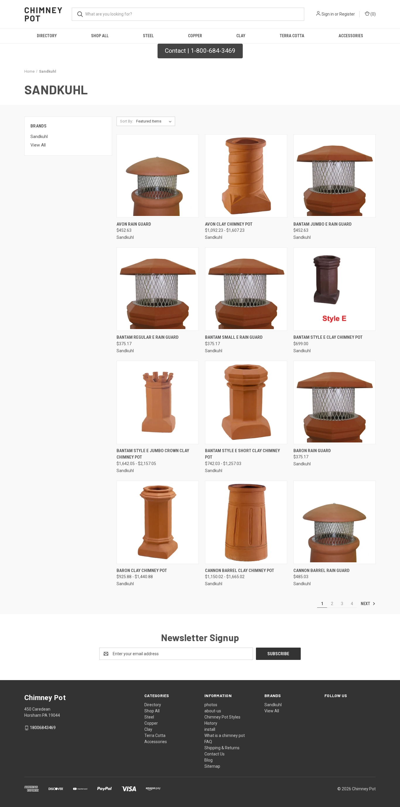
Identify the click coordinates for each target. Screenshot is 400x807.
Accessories (351, 35)
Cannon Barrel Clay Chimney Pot (239, 570)
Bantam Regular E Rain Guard (148, 337)
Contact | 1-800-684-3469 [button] (200, 50)
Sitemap (212, 766)
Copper (195, 35)
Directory (47, 35)
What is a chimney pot (224, 735)
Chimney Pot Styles (222, 717)
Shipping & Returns (222, 747)
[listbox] (155, 121)
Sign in (328, 14)
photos (210, 704)
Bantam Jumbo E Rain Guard (322, 224)
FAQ (208, 741)
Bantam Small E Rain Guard (234, 337)
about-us (212, 711)
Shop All (100, 35)
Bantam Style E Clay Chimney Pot (328, 337)
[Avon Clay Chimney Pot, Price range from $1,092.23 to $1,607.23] (246, 176)
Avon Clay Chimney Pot (228, 224)
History (210, 723)
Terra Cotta (292, 35)
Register (347, 14)
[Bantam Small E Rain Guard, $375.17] (246, 289)
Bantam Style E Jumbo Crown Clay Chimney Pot (153, 454)
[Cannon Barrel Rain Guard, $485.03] (335, 522)
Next (366, 603)
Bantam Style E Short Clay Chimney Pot (242, 454)
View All (38, 145)
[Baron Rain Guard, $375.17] (335, 402)
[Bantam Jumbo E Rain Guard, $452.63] (335, 176)
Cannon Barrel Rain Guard (321, 570)
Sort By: (126, 121)
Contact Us (214, 754)
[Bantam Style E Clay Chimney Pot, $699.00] (335, 289)
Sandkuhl (39, 136)
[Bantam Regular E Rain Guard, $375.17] (158, 289)
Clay (240, 35)
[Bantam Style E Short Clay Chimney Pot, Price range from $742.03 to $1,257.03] (246, 402)
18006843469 (43, 727)
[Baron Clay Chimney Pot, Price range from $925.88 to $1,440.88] (158, 522)
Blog (208, 760)
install (209, 729)
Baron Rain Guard (312, 450)
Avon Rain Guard (134, 224)
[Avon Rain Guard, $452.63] (158, 176)
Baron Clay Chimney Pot (142, 570)
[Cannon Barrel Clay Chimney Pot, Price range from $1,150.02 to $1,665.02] (246, 522)
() (373, 14)
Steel (148, 35)
